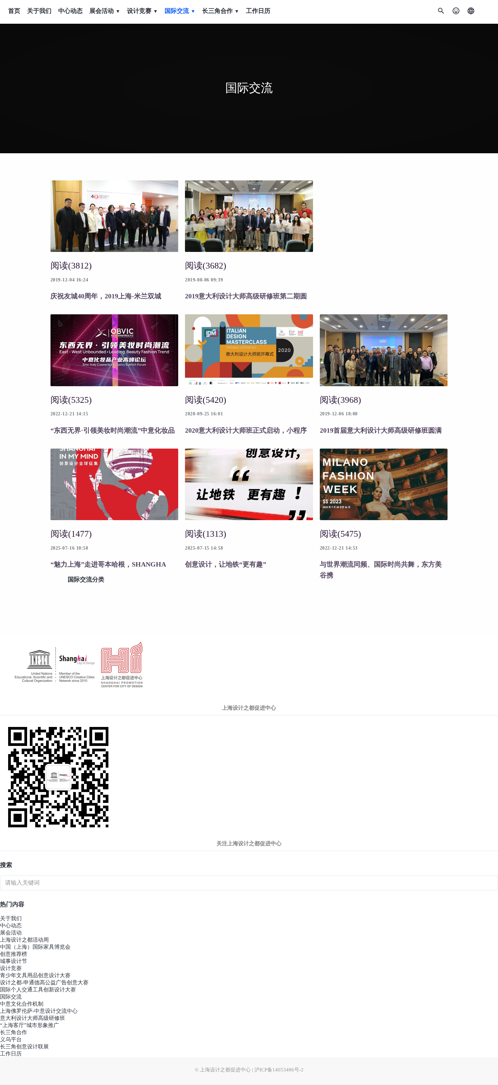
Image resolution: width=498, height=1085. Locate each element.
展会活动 (11, 932)
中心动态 (70, 10)
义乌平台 (11, 1039)
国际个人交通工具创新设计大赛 (38, 989)
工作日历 (258, 10)
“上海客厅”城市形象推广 (29, 1025)
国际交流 (11, 997)
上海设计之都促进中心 (249, 708)
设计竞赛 (11, 968)
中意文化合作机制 (21, 1004)
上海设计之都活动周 (24, 940)
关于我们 (39, 10)
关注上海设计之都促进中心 (249, 843)
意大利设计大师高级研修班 (32, 1018)
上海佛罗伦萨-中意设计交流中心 (39, 1011)
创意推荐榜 (13, 954)
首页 (14, 10)
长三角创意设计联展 (24, 1046)
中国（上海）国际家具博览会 (35, 947)
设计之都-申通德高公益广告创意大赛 (44, 982)
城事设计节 (13, 961)
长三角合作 (13, 1032)
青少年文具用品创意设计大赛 (35, 975)
